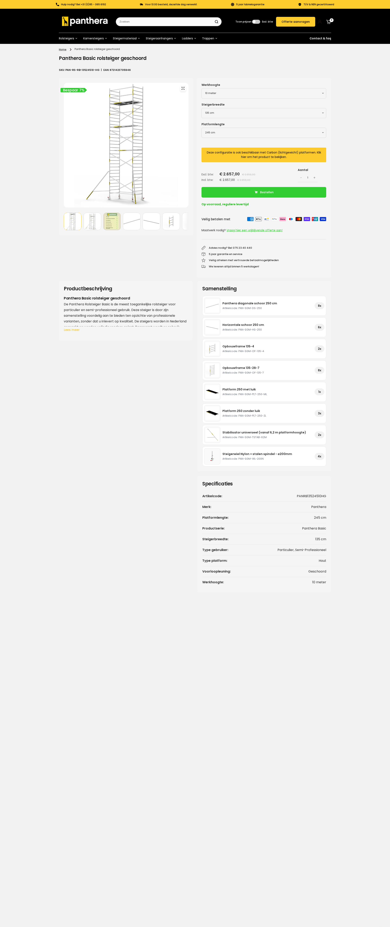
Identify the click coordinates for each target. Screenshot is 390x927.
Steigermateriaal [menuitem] (125, 38)
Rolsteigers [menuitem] (66, 38)
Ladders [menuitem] (187, 38)
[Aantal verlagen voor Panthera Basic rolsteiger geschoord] (301, 177)
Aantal (303, 170)
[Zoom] (183, 88)
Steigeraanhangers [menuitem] (159, 38)
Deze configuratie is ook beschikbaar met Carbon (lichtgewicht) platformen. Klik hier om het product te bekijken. (264, 154)
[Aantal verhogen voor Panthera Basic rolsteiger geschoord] (314, 177)
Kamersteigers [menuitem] (93, 38)
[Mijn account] (319, 21)
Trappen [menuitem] (208, 38)
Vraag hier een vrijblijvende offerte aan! (254, 230)
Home (62, 49)
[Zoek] (216, 21)
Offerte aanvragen (296, 22)
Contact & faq (320, 38)
